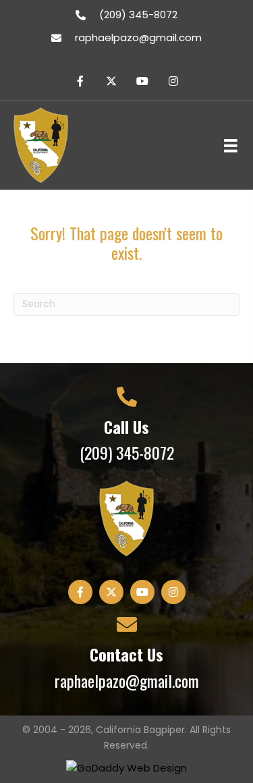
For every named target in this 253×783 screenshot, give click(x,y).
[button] (80, 81)
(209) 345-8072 (138, 14)
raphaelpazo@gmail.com (138, 37)
